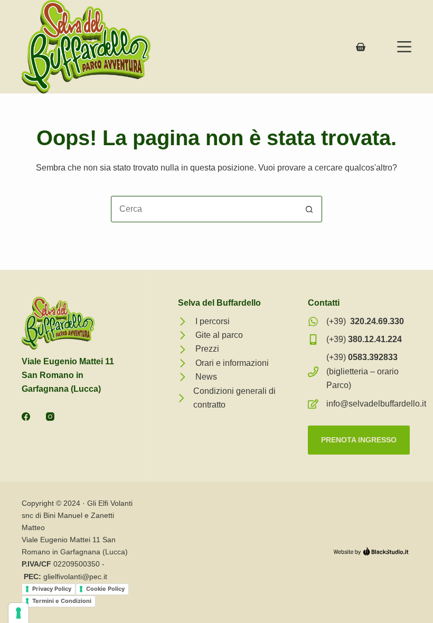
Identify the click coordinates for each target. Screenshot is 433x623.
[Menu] (404, 47)
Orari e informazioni (232, 362)
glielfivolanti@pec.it (75, 576)
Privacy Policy (51, 588)
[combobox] (203, 209)
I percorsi (212, 321)
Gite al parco (219, 335)
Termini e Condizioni (61, 601)
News (206, 376)
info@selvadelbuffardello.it (376, 403)
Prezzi (207, 348)
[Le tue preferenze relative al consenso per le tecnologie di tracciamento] (18, 613)
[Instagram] (50, 416)
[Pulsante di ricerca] (309, 209)
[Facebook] (26, 416)
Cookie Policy (105, 588)
